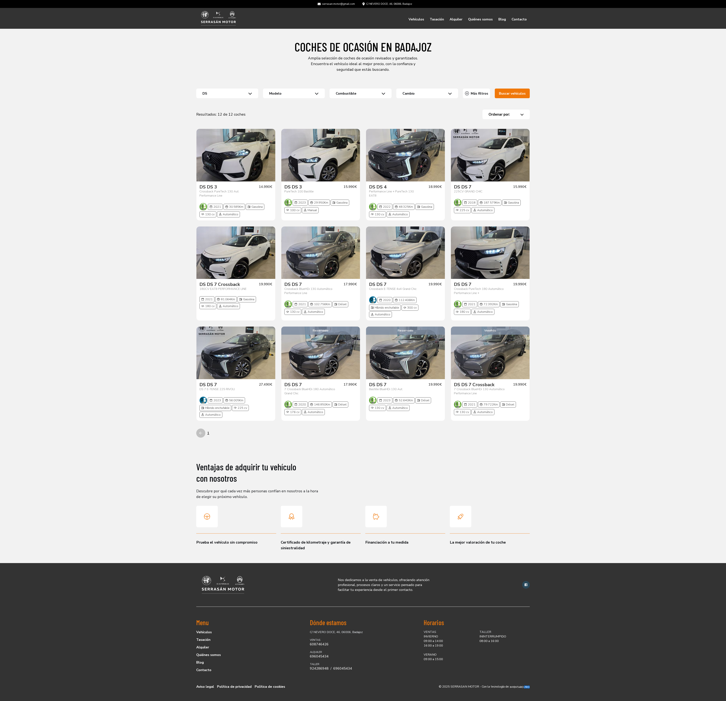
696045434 (319, 656)
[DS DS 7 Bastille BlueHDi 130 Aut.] (405, 353)
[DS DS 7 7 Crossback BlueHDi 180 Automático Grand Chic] (320, 353)
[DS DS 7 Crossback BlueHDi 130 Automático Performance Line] (320, 252)
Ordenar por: (499, 114)
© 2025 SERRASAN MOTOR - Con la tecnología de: (474, 687)
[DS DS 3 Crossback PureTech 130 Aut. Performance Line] (235, 155)
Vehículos (416, 19)
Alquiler (456, 19)
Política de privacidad (234, 686)
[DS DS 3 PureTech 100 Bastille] (320, 155)
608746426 (319, 644)
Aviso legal (205, 686)
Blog (502, 19)
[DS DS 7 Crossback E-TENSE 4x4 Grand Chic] (405, 252)
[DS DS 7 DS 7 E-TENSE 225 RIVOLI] (235, 353)
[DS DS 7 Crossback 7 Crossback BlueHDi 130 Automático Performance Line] (490, 353)
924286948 (319, 668)
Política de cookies (270, 686)
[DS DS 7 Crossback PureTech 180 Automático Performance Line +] (490, 252)
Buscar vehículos (512, 93)
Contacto (519, 19)
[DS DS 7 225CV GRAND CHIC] (490, 155)
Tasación (437, 19)
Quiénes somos (480, 19)
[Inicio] (218, 18)
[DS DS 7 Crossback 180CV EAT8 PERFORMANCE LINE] (235, 252)
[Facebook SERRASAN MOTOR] (526, 585)
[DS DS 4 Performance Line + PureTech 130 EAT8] (405, 155)
